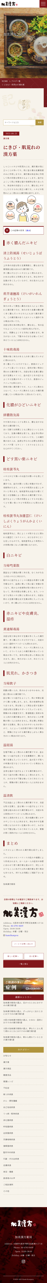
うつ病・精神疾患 (11, 1114)
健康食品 (7, 1075)
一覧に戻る (23, 964)
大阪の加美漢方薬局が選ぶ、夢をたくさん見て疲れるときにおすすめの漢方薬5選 (23, 1029)
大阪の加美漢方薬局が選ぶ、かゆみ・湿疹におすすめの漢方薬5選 (23, 1021)
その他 (6, 1191)
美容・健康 (8, 1172)
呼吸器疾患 (8, 1126)
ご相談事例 (8, 1184)
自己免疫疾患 (9, 1107)
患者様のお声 (9, 1178)
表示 (28, 230)
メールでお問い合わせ (23, 944)
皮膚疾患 (7, 1165)
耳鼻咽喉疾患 (9, 1139)
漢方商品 (7, 1068)
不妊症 (6, 1088)
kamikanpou (12, 935)
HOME (5, 81)
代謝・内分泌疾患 (11, 1159)
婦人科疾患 (8, 1094)
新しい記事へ (13, 956)
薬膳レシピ (8, 1081)
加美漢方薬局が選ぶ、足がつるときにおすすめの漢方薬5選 (23, 1004)
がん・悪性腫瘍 (10, 1101)
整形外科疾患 (9, 1152)
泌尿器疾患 (8, 1133)
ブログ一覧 (16, 81)
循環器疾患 (8, 1146)
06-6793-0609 (17, 926)
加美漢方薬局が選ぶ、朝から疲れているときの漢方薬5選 (23, 1038)
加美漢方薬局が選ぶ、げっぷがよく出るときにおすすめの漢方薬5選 (23, 1012)
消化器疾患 (8, 1120)
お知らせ (7, 1056)
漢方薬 (6, 1062)
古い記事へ (33, 956)
